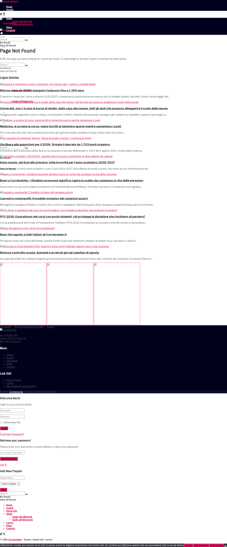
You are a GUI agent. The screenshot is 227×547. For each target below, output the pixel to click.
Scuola (9, 9)
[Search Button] (26, 40)
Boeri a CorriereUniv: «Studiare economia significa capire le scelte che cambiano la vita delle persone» (71, 180)
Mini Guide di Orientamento (21, 386)
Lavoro (9, 15)
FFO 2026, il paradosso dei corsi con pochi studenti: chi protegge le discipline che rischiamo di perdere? (72, 216)
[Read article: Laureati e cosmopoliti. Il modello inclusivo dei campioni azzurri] (113, 192)
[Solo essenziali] (225, 546)
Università (11, 12)
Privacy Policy (13, 380)
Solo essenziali (201, 545)
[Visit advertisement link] (23, 323)
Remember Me (12, 422)
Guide (9, 79)
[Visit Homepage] (9, 1)
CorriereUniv (16, 391)
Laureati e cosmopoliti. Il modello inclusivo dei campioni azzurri (44, 198)
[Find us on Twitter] (4, 14)
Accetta (188, 545)
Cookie (10, 383)
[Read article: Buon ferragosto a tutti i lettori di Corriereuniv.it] (113, 228)
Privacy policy (216, 545)
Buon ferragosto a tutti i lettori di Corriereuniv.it (33, 234)
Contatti (10, 123)
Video (9, 112)
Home (9, 6)
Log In (3, 464)
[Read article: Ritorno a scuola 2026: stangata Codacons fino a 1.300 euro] (113, 84)
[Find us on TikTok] (1, 14)
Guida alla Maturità (22, 21)
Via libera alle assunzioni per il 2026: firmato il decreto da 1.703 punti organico (55, 144)
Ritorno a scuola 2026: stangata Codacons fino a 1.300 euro (42, 90)
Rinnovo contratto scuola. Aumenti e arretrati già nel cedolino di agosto (49, 252)
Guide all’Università (22, 24)
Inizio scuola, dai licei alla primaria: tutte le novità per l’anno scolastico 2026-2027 (57, 162)
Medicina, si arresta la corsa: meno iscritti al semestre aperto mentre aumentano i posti (60, 126)
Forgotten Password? (12, 434)
